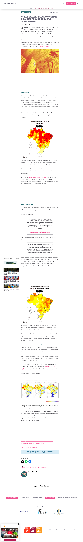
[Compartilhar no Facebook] (29, 461)
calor (33, 467)
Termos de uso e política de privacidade (67, 497)
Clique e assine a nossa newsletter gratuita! (40, 232)
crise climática (41, 467)
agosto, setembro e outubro (38, 177)
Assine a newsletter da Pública (29, 447)
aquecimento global (45, 46)
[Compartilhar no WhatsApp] (26, 461)
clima (36, 467)
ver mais (17, 258)
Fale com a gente (25, 497)
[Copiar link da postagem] (22, 461)
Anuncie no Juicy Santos (12, 497)
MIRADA (51, 8)
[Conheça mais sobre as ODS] (33, 530)
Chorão (42, 8)
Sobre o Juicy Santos (37, 497)
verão (46, 467)
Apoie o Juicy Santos (50, 497)
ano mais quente (41, 164)
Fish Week (47, 8)
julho (29, 177)
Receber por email (71, 3)
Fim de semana (37, 8)
